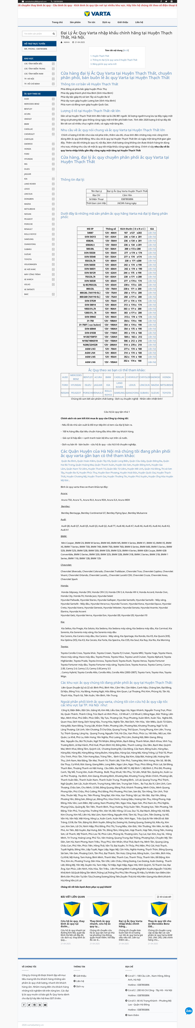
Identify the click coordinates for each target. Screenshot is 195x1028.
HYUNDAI (76, 384)
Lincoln (28, 194)
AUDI (65, 377)
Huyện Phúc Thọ (88, 472)
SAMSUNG (119, 392)
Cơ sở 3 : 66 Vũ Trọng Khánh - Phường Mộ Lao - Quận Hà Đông (149, 1002)
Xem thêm (133, 1015)
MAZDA (155, 384)
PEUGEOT (76, 392)
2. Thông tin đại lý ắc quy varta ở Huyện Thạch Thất (113, 60)
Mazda (27, 204)
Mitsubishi (29, 209)
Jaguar (27, 174)
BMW (26, 124)
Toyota (28, 259)
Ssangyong (30, 244)
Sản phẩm (75, 22)
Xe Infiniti (29, 289)
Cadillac (28, 129)
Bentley (28, 109)
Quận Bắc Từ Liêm (116, 468)
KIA (108, 384)
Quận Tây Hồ (103, 460)
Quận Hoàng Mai (85, 464)
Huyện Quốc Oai (147, 472)
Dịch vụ (106, 22)
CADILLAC (119, 377)
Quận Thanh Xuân (104, 464)
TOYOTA (166, 392)
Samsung (28, 239)
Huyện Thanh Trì (97, 468)
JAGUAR (98, 384)
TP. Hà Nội (29, 79)
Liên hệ (139, 22)
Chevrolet (29, 134)
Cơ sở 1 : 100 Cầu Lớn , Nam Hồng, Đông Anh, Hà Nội (149, 977)
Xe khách (28, 279)
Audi (26, 99)
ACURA (98, 377)
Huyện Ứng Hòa (156, 476)
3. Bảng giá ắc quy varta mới (103, 64)
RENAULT (98, 392)
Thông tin (79, 966)
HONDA (166, 377)
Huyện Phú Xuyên (137, 476)
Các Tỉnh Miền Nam (33, 74)
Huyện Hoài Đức (128, 472)
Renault (28, 229)
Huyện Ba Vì (71, 472)
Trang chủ (57, 22)
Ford (26, 154)
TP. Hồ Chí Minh (32, 84)
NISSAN (65, 392)
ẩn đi (126, 50)
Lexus (27, 189)
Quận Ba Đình (68, 460)
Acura (27, 114)
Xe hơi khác (30, 269)
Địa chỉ (129, 966)
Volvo (27, 284)
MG (25, 164)
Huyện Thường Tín (117, 476)
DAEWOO (155, 377)
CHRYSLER (144, 377)
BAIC (26, 294)
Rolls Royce (30, 234)
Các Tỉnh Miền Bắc (33, 64)
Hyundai (28, 159)
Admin (66, 42)
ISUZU (88, 384)
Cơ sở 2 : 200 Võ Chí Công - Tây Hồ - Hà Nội (150, 990)
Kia (25, 179)
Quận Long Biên (119, 460)
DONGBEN (29, 199)
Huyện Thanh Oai (97, 476)
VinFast (28, 119)
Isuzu (27, 169)
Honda (27, 149)
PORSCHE (88, 392)
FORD (65, 384)
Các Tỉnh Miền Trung (34, 69)
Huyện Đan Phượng (108, 472)
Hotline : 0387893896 (138, 984)
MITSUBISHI (166, 384)
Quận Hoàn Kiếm (86, 460)
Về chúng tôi (29, 966)
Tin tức (91, 22)
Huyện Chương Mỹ (76, 476)
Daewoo (28, 144)
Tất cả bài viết (165, 897)
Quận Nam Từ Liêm (76, 468)
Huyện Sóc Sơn (123, 464)
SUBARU (144, 392)
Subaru (28, 249)
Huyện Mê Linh (135, 468)
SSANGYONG (132, 392)
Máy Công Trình (32, 274)
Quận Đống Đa (154, 460)
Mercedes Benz (31, 104)
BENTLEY (88, 377)
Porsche (28, 224)
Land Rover (30, 184)
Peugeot (28, 219)
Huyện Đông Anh (141, 464)
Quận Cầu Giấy (137, 460)
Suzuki (27, 254)
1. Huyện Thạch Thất (99, 56)
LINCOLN (145, 384)
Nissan (27, 214)
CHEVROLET (132, 377)
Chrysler (28, 139)
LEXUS (132, 384)
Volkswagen (30, 264)
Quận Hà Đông (152, 468)
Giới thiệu (123, 22)
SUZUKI (155, 392)
